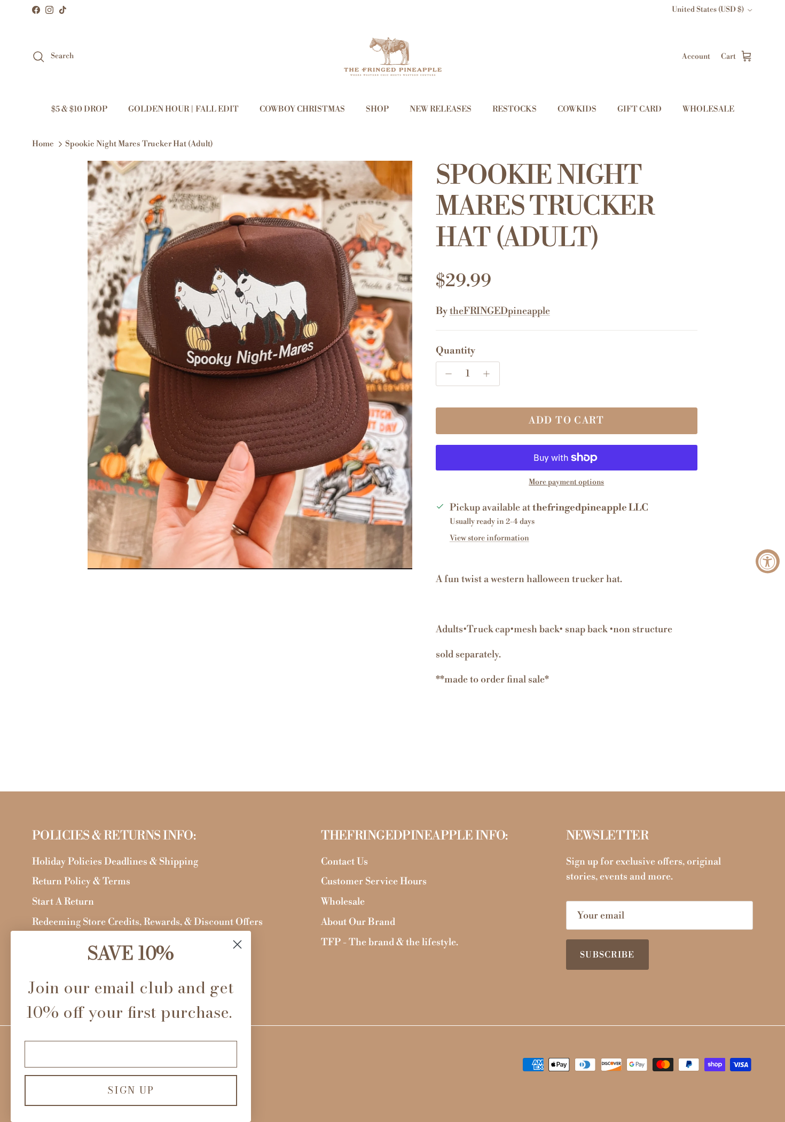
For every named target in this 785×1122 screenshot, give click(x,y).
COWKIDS (577, 109)
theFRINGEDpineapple (500, 311)
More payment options (566, 482)
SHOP (377, 109)
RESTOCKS (514, 109)
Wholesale (343, 902)
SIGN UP (130, 1090)
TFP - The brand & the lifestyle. (389, 942)
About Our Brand (358, 922)
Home (43, 144)
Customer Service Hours (374, 881)
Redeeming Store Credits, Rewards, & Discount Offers (147, 922)
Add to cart (566, 420)
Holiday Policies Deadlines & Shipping (115, 862)
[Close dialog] (237, 944)
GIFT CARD (639, 109)
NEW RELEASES (441, 109)
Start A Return (63, 902)
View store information (489, 538)
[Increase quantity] (489, 374)
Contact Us (344, 862)
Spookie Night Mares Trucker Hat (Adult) (139, 144)
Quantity (455, 350)
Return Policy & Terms (81, 881)
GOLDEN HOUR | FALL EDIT (183, 109)
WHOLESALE (708, 109)
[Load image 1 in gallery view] (250, 365)
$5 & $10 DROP (79, 109)
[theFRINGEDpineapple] (393, 56)
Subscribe (607, 955)
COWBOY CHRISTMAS (302, 109)
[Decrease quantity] (446, 374)
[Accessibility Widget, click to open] (768, 561)
